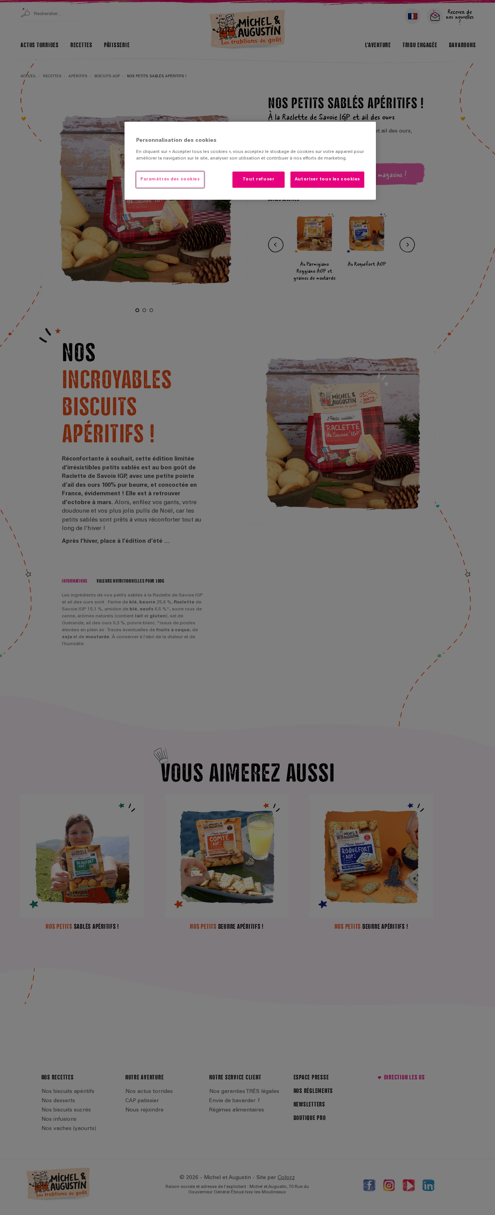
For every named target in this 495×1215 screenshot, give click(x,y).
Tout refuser (258, 179)
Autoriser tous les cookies (327, 179)
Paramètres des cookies (170, 179)
